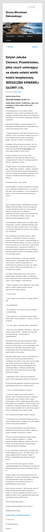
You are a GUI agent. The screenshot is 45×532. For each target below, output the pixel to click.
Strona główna (10, 36)
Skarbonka (21, 36)
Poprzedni (9, 47)
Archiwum (30, 36)
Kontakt (8, 40)
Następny (35, 47)
